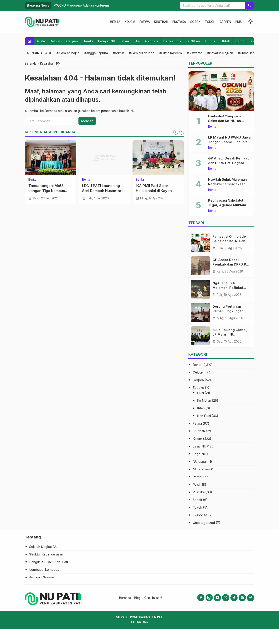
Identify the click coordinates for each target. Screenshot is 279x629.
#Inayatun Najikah (220, 53)
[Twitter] (225, 597)
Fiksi (137, 41)
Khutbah (161, 22)
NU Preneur (201, 469)
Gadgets (151, 41)
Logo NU (199, 454)
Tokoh (210, 22)
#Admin (118, 53)
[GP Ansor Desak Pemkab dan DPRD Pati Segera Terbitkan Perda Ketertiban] (200, 265)
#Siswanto (194, 53)
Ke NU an (193, 41)
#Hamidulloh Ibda (141, 53)
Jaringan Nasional (42, 577)
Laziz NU (199, 446)
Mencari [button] (87, 121)
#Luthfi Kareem (170, 53)
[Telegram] (242, 597)
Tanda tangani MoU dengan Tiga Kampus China (46, 190)
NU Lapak (200, 461)
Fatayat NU (106, 41)
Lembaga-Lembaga (44, 569)
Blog (137, 598)
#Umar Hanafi (248, 53)
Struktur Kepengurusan (46, 554)
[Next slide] (181, 132)
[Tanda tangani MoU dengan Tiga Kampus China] (50, 157)
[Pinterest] (250, 597)
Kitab (226, 41)
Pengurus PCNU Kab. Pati (48, 562)
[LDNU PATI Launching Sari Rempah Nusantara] (104, 157)
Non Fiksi (204, 416)
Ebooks (88, 41)
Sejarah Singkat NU (43, 547)
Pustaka (179, 22)
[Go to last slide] (175, 132)
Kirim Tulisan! (153, 598)
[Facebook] (200, 597)
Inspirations (172, 41)
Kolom (130, 22)
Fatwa (145, 22)
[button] (249, 5)
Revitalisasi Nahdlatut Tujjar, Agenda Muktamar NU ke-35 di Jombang (228, 205)
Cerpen (225, 22)
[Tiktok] (234, 597)
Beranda (125, 598)
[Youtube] (217, 597)
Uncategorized (204, 523)
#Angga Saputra (96, 53)
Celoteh (55, 41)
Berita (115, 22)
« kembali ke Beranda (41, 111)
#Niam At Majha (67, 53)
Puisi (238, 22)
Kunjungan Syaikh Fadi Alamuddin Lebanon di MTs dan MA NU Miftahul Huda (116, 5)
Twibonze (200, 515)
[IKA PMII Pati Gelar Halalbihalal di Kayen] (158, 157)
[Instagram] (209, 597)
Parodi (197, 477)
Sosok (195, 22)
